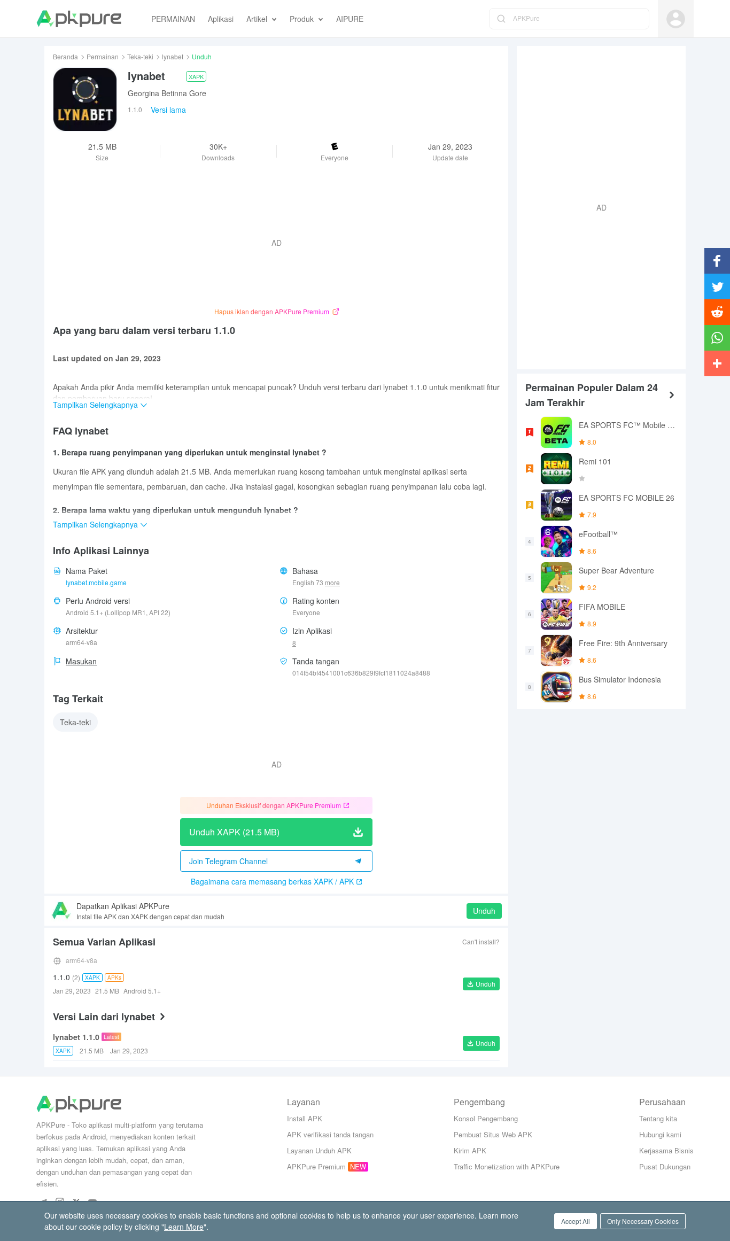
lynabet (172, 56)
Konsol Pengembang (486, 1118)
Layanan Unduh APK (319, 1150)
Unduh (484, 910)
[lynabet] (85, 99)
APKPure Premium (316, 1166)
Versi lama (168, 109)
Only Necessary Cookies (643, 1221)
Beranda (65, 56)
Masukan (81, 661)
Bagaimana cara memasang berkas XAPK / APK (272, 881)
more (332, 582)
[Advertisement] (597, 206)
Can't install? (481, 941)
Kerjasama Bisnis (666, 1150)
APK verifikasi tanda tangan (330, 1134)
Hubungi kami (660, 1134)
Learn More (184, 1226)
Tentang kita (658, 1118)
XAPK (196, 76)
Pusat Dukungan (664, 1166)
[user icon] (675, 19)
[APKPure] (78, 18)
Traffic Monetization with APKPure (507, 1166)
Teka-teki (140, 56)
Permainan (103, 56)
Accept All (575, 1221)
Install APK (304, 1118)
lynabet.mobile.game (96, 582)
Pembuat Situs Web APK (493, 1134)
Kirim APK (470, 1150)
